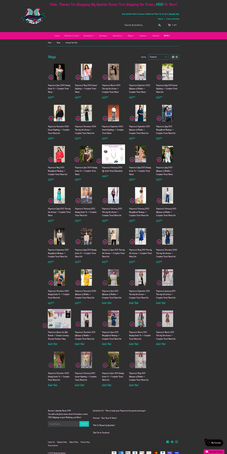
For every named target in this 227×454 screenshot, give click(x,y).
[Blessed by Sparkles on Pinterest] (172, 442)
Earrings (103, 35)
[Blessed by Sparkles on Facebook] (167, 442)
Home (57, 35)
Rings (130, 35)
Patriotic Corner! (71, 35)
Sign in (160, 19)
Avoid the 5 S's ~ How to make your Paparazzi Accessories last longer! (119, 410)
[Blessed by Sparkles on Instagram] (176, 442)
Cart (174, 25)
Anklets (155, 35)
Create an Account (173, 19)
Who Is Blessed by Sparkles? (104, 425)
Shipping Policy (62, 442)
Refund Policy (73, 442)
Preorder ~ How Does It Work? (105, 418)
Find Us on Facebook (101, 432)
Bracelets (117, 35)
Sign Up (84, 424)
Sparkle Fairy (215, 452)
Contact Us (51, 442)
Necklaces (88, 35)
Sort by (143, 57)
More (166, 35)
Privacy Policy (85, 442)
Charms (142, 35)
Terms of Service (53, 445)
